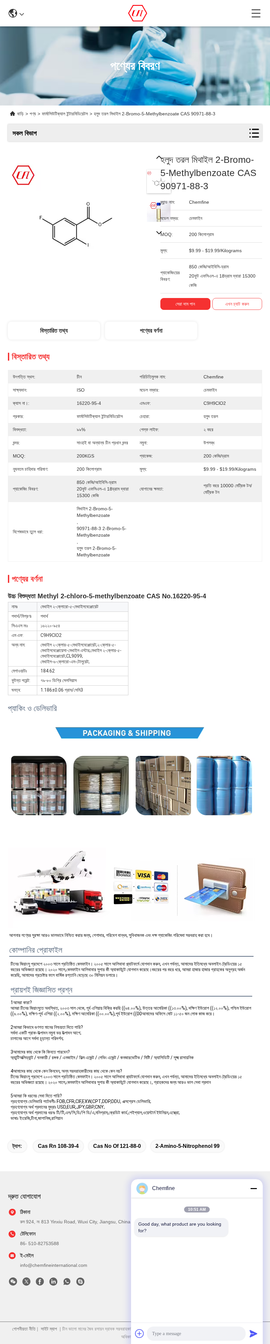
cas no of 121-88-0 (117, 1146)
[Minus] (253, 1188)
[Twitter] (26, 1283)
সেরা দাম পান (185, 304)
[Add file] (139, 1333)
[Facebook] (39, 1283)
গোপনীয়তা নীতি (24, 1328)
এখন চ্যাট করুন (237, 304)
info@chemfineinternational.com (53, 1265)
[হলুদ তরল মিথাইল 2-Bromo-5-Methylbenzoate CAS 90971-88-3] (76, 221)
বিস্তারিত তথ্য (54, 330)
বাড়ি (20, 113)
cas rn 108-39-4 (58, 1146)
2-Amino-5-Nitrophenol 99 (187, 1146)
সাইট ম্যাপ (49, 1328)
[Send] (253, 1333)
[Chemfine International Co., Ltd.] (137, 13)
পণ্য (33, 113)
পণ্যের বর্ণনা (151, 330)
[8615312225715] (66, 1283)
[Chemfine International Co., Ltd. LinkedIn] (53, 1283)
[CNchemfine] (80, 1283)
